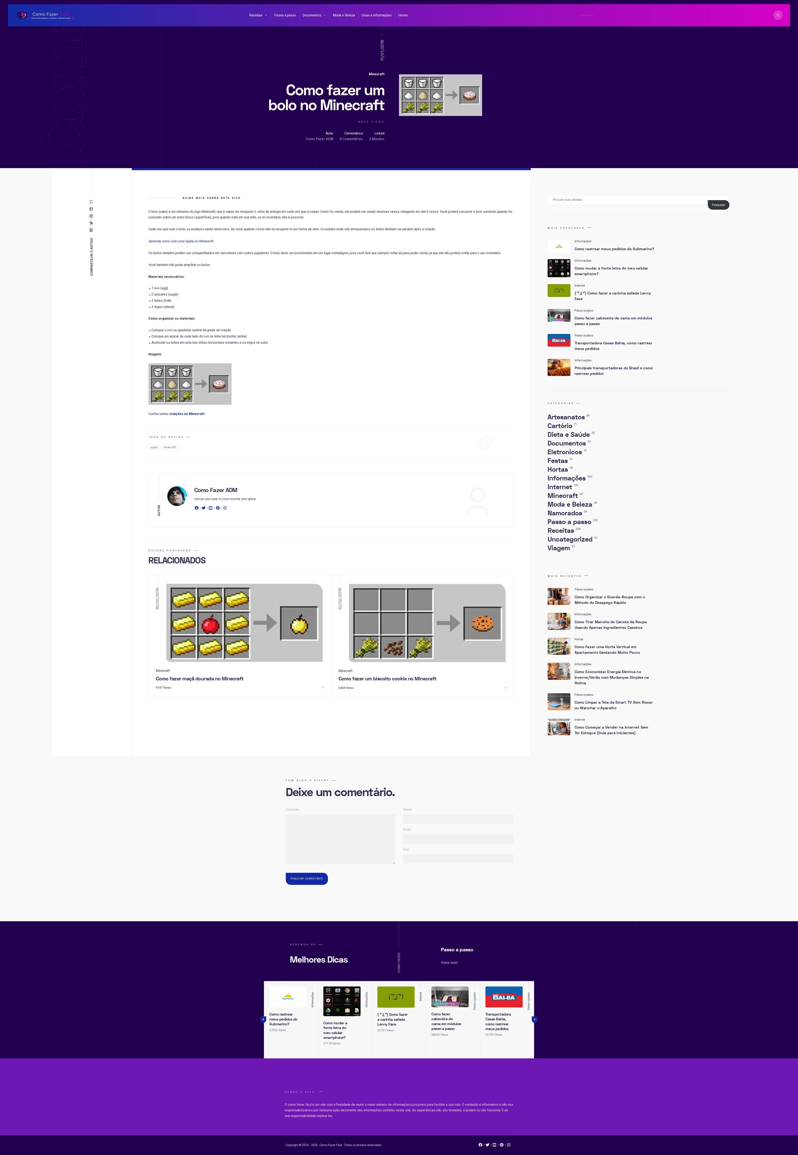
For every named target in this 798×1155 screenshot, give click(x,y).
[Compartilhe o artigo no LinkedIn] (92, 209)
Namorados (567, 513)
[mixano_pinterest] (502, 1146)
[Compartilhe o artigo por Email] (92, 202)
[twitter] (204, 508)
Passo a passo (285, 15)
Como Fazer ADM (319, 139)
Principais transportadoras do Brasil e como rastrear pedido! (614, 371)
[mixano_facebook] (480, 1146)
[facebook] (197, 508)
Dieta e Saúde (571, 434)
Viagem (561, 548)
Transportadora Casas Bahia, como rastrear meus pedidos (613, 346)
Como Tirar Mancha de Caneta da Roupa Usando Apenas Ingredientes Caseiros (611, 624)
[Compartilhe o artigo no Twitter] (92, 223)
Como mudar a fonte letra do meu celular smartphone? (611, 271)
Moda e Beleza (344, 15)
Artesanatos (569, 417)
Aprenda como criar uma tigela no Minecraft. (181, 241)
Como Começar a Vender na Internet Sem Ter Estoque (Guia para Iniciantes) (611, 730)
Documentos (312, 15)
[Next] (535, 1019)
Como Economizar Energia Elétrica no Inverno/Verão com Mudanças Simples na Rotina (612, 677)
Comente (292, 809)
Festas (560, 460)
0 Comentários (351, 139)
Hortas (403, 15)
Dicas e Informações (376, 15)
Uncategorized (572, 539)
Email (407, 829)
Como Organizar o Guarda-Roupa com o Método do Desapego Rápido (610, 600)
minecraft (169, 447)
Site (406, 849)
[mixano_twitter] (487, 1146)
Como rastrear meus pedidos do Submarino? (614, 249)
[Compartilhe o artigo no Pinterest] (92, 216)
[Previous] (263, 1019)
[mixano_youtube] (494, 1146)
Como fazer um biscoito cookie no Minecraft (387, 678)
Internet (563, 487)
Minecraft (376, 74)
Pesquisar (718, 205)
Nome (407, 809)
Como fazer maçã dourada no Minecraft (200, 678)
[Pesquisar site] (778, 15)
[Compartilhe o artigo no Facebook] (92, 230)
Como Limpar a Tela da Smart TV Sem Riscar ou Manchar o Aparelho (614, 705)
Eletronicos (567, 452)
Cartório (562, 426)
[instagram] (225, 508)
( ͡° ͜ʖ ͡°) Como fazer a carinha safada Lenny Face (613, 296)
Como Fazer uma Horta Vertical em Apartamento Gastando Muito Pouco (607, 649)
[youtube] (211, 508)
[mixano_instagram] (509, 1146)
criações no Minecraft (186, 414)
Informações (570, 478)
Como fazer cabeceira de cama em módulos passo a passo (614, 321)
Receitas (255, 15)
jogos (154, 447)
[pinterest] (218, 508)
